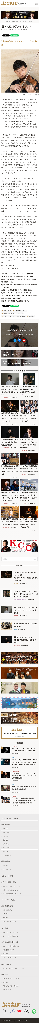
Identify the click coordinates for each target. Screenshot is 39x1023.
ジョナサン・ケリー (20, 310)
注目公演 (25, 30)
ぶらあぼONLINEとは (9, 942)
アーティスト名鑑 (8, 900)
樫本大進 (31, 316)
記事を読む (5, 824)
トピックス (6, 836)
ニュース (5, 829)
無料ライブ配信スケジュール (11, 886)
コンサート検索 (7, 876)
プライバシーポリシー (9, 957)
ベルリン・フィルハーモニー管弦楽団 (14, 316)
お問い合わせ (7, 990)
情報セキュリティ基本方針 (11, 986)
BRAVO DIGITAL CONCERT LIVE (13, 968)
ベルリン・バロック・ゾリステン (13, 313)
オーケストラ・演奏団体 (10, 936)
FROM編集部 (7, 855)
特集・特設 (5, 861)
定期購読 (5, 918)
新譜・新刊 (6, 848)
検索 (34, 559)
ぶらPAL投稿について (9, 921)
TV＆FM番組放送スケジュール (12, 894)
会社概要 (4, 974)
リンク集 (4, 928)
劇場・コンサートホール (10, 932)
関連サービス (6, 964)
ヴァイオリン (7, 310)
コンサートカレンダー (9, 818)
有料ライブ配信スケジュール (11, 890)
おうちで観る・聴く (8, 882)
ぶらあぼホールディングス (11, 978)
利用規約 (5, 954)
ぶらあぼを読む (7, 906)
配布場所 (5, 914)
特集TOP (5, 865)
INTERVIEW (17, 30)
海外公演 (5, 851)
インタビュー (7, 844)
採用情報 (5, 982)
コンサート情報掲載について (12, 946)
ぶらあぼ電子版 (7, 910)
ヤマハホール (7, 869)
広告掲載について (8, 950)
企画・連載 (6, 832)
